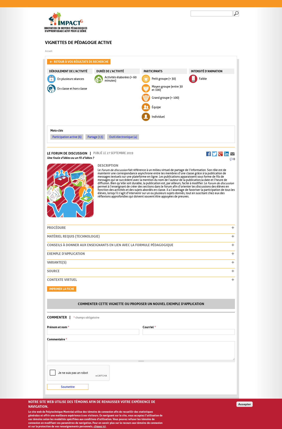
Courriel (149, 327)
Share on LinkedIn (226, 153)
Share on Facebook (208, 153)
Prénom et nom (58, 327)
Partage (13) (95, 137)
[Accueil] (65, 32)
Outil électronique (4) (123, 137)
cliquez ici (100, 426)
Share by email (232, 153)
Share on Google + (220, 153)
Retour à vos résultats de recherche (80, 61)
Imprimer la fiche (61, 289)
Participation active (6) (66, 137)
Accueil (48, 51)
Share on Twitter (214, 153)
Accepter (244, 404)
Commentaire (57, 339)
